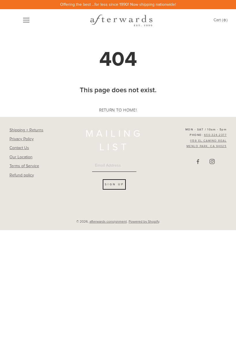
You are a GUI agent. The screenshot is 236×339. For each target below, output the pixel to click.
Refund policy (21, 175)
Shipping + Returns (26, 130)
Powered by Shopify (144, 221)
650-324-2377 (215, 135)
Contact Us (19, 147)
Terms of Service (24, 165)
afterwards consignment (108, 221)
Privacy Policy (21, 138)
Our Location (21, 157)
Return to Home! (118, 110)
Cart (220, 20)
